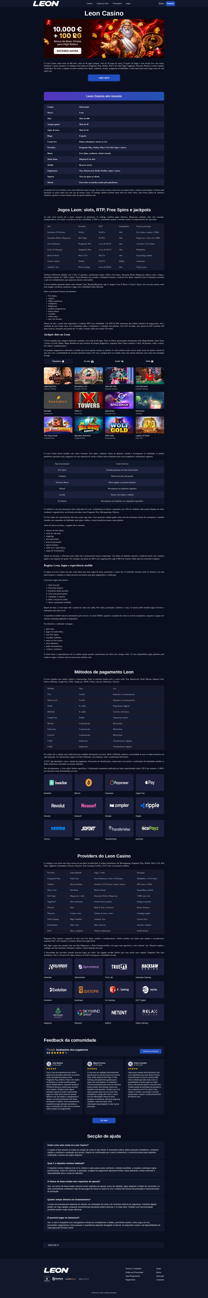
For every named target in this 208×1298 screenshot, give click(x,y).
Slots (148, 361)
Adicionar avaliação (150, 1051)
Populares (56, 361)
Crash (117, 361)
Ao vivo (87, 361)
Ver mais (104, 1120)
